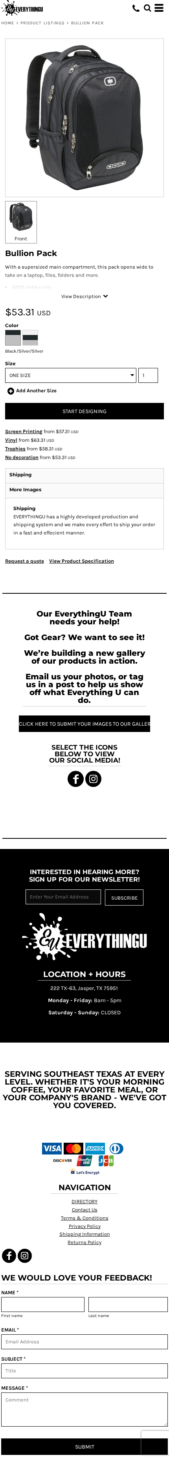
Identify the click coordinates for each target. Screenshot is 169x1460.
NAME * (9, 1292)
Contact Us (84, 1210)
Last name (98, 1315)
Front (21, 239)
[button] (147, 8)
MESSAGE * (14, 1388)
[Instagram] (93, 779)
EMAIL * (10, 1330)
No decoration (22, 457)
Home (7, 23)
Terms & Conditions (84, 1218)
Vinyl (11, 440)
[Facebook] (76, 779)
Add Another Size (36, 390)
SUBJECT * (13, 1359)
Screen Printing (23, 431)
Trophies (15, 449)
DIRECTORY (84, 1201)
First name (12, 1315)
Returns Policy (84, 1242)
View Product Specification (81, 561)
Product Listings (42, 23)
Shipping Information (84, 1234)
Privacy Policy (85, 1226)
